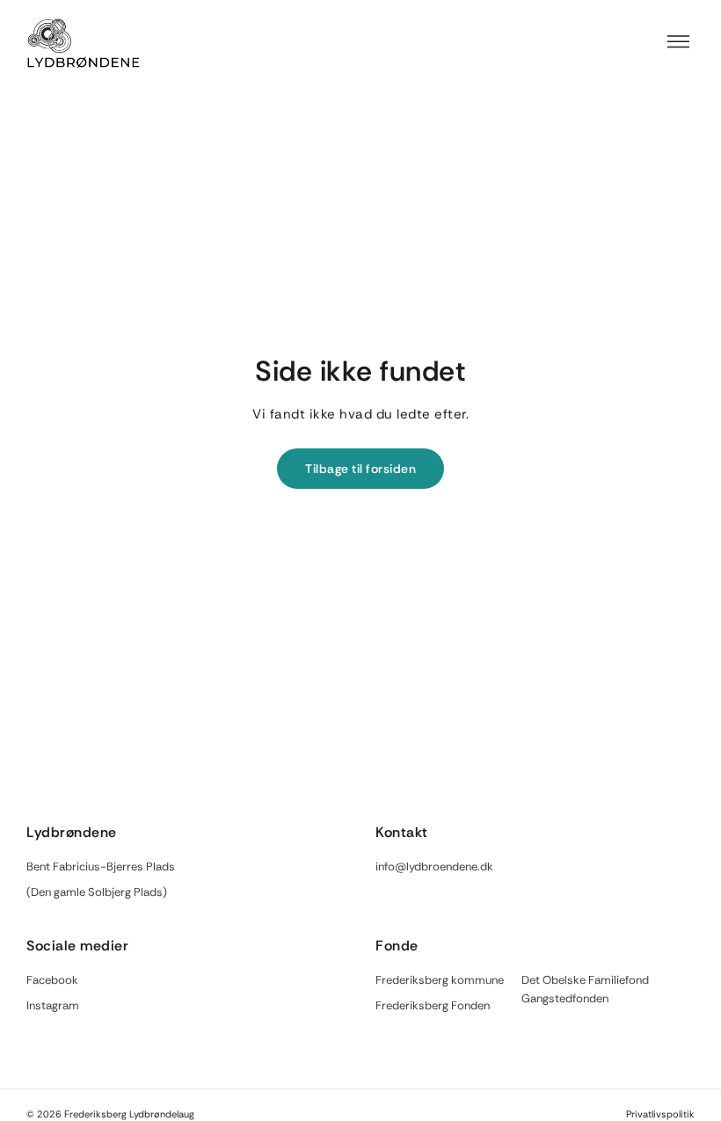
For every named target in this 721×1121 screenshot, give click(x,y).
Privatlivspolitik (660, 1114)
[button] (679, 43)
